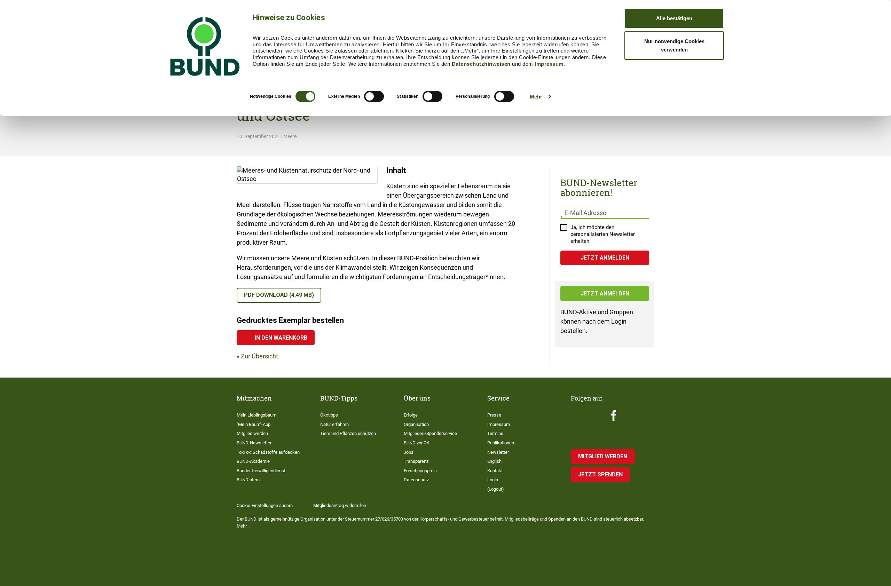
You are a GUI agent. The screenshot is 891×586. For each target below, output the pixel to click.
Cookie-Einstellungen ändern (265, 505)
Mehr (536, 97)
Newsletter (498, 452)
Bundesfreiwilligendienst (261, 470)
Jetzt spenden (600, 474)
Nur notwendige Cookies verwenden (674, 45)
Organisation (416, 424)
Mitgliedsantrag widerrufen (339, 505)
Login (492, 479)
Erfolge (411, 415)
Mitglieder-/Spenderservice (430, 433)
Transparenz (416, 461)
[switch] (374, 96)
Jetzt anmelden (605, 293)
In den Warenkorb (281, 337)
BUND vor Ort (416, 442)
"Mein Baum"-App (253, 424)
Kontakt (495, 470)
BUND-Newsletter (254, 442)
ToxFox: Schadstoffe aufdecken (268, 452)
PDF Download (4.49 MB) (279, 295)
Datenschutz (416, 479)
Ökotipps (329, 415)
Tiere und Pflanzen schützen (348, 433)
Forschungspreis (420, 470)
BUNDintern (248, 479)
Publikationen (500, 442)
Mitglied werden (252, 433)
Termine (495, 433)
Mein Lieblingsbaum (256, 415)
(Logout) (495, 489)
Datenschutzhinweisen (481, 64)
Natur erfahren (334, 424)
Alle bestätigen (674, 18)
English (494, 461)
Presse (494, 415)
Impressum (549, 64)
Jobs (408, 452)
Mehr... (243, 526)
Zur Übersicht (259, 356)
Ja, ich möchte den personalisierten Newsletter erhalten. (602, 234)
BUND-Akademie (253, 461)
